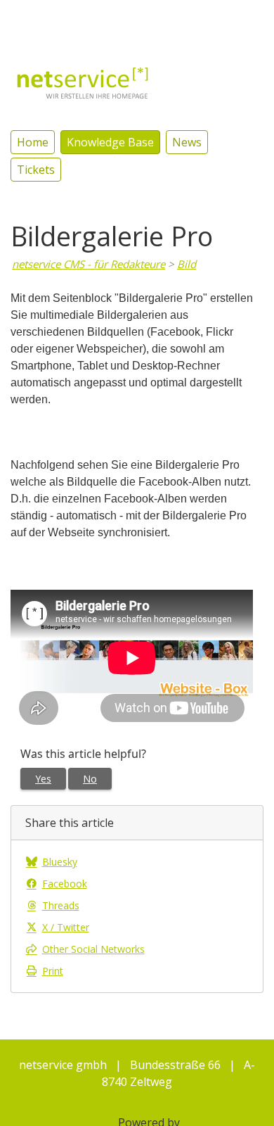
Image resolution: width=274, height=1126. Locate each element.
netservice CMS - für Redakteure (88, 264)
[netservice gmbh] (83, 81)
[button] (201, 17)
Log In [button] (246, 17)
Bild (186, 264)
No (90, 778)
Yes (43, 778)
